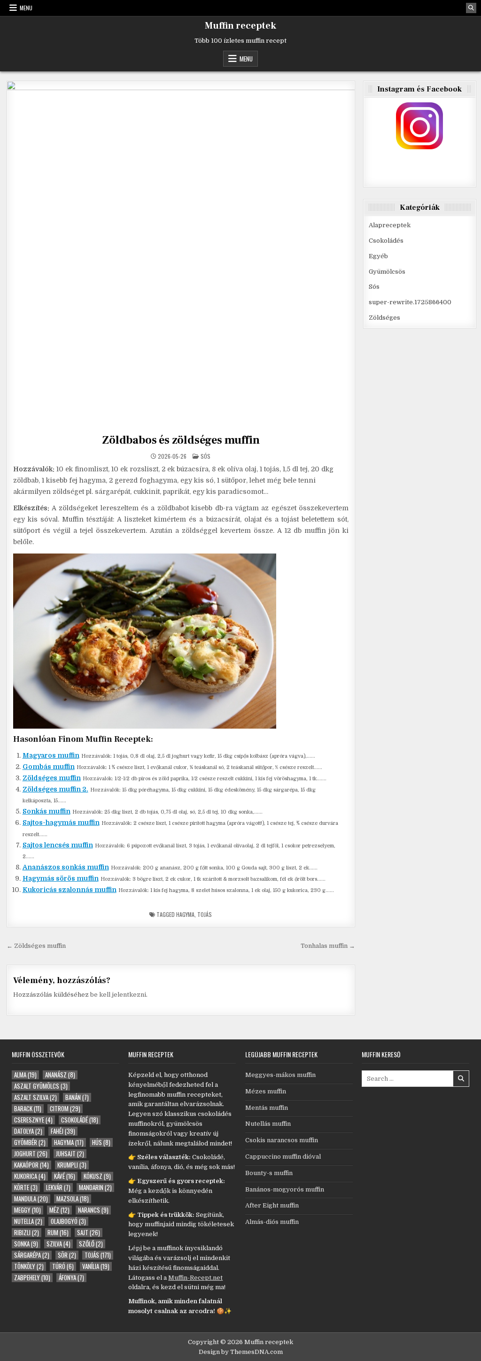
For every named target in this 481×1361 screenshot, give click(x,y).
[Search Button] (471, 8)
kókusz (97, 1176)
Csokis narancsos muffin (281, 1140)
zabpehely (32, 1277)
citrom (65, 1108)
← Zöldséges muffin (36, 945)
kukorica (30, 1176)
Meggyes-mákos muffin (280, 1074)
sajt (88, 1232)
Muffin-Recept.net (195, 1277)
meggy (27, 1210)
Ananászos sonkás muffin (66, 867)
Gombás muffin (49, 766)
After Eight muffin (272, 1205)
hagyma (185, 914)
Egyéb (378, 256)
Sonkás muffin (46, 811)
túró (63, 1266)
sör (67, 1255)
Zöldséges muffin (52, 778)
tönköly (29, 1266)
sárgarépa (31, 1255)
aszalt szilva (35, 1097)
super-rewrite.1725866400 (410, 302)
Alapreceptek (390, 225)
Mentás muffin (266, 1107)
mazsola (72, 1198)
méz (59, 1210)
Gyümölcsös (387, 271)
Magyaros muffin (51, 755)
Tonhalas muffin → (328, 945)
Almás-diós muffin (272, 1221)
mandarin (95, 1187)
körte (26, 1187)
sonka (26, 1243)
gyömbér (30, 1142)
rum (58, 1232)
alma (25, 1074)
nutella (28, 1221)
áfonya (71, 1277)
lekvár (58, 1187)
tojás (204, 914)
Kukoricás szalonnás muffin (69, 889)
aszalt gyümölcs (41, 1086)
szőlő (91, 1243)
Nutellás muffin (268, 1123)
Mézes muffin (265, 1091)
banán (77, 1097)
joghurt (30, 1153)
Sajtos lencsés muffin (58, 845)
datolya (28, 1131)
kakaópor (31, 1165)
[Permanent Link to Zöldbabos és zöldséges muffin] (181, 255)
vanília (95, 1266)
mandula (31, 1198)
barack (27, 1108)
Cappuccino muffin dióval (283, 1156)
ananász (60, 1074)
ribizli (26, 1232)
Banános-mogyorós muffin (284, 1189)
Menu (26, 8)
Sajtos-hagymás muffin (61, 822)
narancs (93, 1210)
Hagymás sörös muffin (61, 878)
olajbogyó (68, 1221)
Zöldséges (384, 317)
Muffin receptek (240, 26)
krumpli (71, 1165)
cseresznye (33, 1119)
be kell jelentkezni (118, 994)
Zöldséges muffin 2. (55, 789)
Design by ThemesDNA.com (241, 1351)
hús (101, 1142)
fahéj (63, 1131)
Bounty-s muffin (269, 1172)
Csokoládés (386, 240)
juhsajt (70, 1153)
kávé (64, 1176)
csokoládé (79, 1119)
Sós (205, 456)
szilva (58, 1243)
